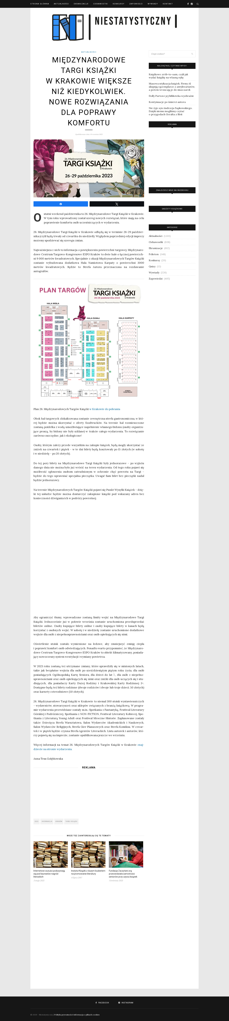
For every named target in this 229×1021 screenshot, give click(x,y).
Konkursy (118, 4)
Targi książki (71, 821)
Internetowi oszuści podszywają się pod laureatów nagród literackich (49, 874)
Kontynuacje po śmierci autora (167, 102)
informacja (47, 821)
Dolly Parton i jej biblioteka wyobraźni (171, 95)
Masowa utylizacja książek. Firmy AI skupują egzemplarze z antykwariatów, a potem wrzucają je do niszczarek (172, 86)
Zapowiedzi (136, 4)
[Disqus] (88, 933)
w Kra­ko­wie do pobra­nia (104, 409)
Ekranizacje (81, 4)
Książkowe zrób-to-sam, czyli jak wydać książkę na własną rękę (168, 76)
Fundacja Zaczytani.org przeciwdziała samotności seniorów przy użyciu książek (123, 874)
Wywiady (153, 4)
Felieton (154, 254)
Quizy (152, 266)
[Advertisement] (88, 793)
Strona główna (39, 4)
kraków (58, 821)
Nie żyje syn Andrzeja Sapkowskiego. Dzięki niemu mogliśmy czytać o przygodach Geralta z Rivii (170, 111)
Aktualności (61, 4)
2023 (36, 821)
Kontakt (168, 4)
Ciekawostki (100, 4)
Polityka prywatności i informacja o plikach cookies (77, 1015)
